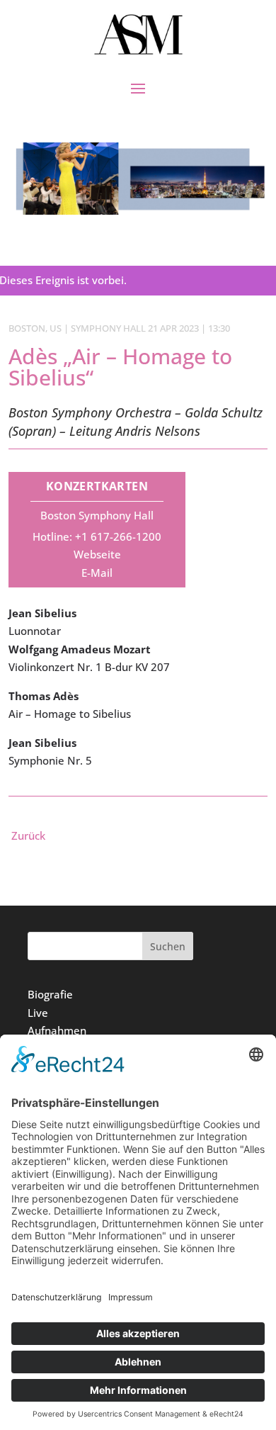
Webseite (97, 554)
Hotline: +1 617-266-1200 (97, 536)
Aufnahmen (57, 1030)
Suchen (167, 946)
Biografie (50, 994)
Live (38, 1013)
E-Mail (97, 572)
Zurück (28, 835)
